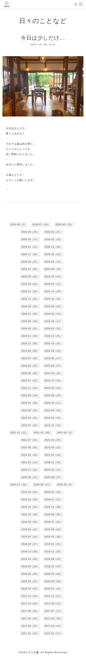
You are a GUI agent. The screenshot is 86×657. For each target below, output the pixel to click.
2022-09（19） (30, 395)
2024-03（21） (30, 328)
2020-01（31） (53, 499)
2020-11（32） (30, 470)
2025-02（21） (53, 284)
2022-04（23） (53, 410)
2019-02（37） (30, 544)
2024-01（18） (30, 336)
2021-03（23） (30, 455)
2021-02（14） (53, 455)
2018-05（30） (53, 574)
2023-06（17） (53, 358)
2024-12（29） (53, 291)
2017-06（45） (30, 618)
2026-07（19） (41, 224)
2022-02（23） (53, 418)
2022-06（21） (53, 403)
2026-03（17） (30, 239)
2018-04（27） (30, 581)
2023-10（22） (53, 343)
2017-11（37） (53, 596)
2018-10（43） (30, 559)
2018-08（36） (30, 566)
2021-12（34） (53, 425)
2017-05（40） (53, 618)
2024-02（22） (53, 328)
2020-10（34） (53, 470)
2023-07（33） (30, 358)
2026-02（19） (53, 239)
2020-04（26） (30, 492)
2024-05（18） (30, 321)
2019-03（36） (53, 536)
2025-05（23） (30, 276)
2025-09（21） (30, 262)
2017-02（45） (30, 633)
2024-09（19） (30, 306)
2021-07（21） (30, 440)
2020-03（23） (53, 492)
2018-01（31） (53, 588)
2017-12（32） (30, 596)
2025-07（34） (30, 269)
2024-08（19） (53, 306)
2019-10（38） (30, 514)
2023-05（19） (30, 366)
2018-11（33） (53, 551)
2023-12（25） (53, 336)
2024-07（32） (30, 314)
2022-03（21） (30, 418)
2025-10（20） (53, 254)
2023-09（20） (30, 351)
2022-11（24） (30, 388)
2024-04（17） (53, 321)
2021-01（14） (30, 462)
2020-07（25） (19, 484)
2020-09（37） (30, 477)
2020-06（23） (42, 484)
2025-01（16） (30, 291)
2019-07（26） (53, 522)
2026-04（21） (53, 232)
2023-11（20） (30, 343)
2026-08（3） (18, 224)
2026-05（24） (30, 232)
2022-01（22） (30, 425)
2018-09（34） (53, 559)
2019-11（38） (53, 507)
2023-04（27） (53, 366)
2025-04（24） (53, 276)
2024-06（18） (53, 314)
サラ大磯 (33, 652)
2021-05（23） (30, 447)
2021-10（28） (42, 432)
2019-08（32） (30, 522)
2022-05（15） (30, 410)
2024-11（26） (30, 299)
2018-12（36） (30, 551)
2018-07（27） (53, 566)
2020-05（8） (65, 484)
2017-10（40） (30, 603)
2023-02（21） (53, 373)
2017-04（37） (30, 626)
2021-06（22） (53, 440)
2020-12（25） (53, 462)
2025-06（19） (53, 269)
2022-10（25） (53, 388)
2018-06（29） (30, 574)
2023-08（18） (53, 351)
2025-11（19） (30, 254)
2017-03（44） (53, 626)
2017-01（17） (53, 633)
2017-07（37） (53, 611)
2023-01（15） (30, 380)
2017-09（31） (53, 603)
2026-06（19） (64, 224)
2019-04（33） (30, 536)
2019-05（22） (53, 529)
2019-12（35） (30, 507)
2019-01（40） (53, 544)
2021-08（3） (65, 432)
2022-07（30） (30, 403)
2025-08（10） (53, 262)
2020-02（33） (30, 499)
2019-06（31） (30, 529)
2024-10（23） (53, 299)
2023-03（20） (30, 373)
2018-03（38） (53, 581)
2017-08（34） (30, 611)
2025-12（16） (53, 247)
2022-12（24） (53, 380)
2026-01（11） (30, 247)
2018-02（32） (30, 588)
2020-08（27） (53, 477)
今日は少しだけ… (43, 38)
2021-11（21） (19, 432)
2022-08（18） (53, 395)
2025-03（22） (30, 284)
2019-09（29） (53, 514)
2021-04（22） (53, 447)
